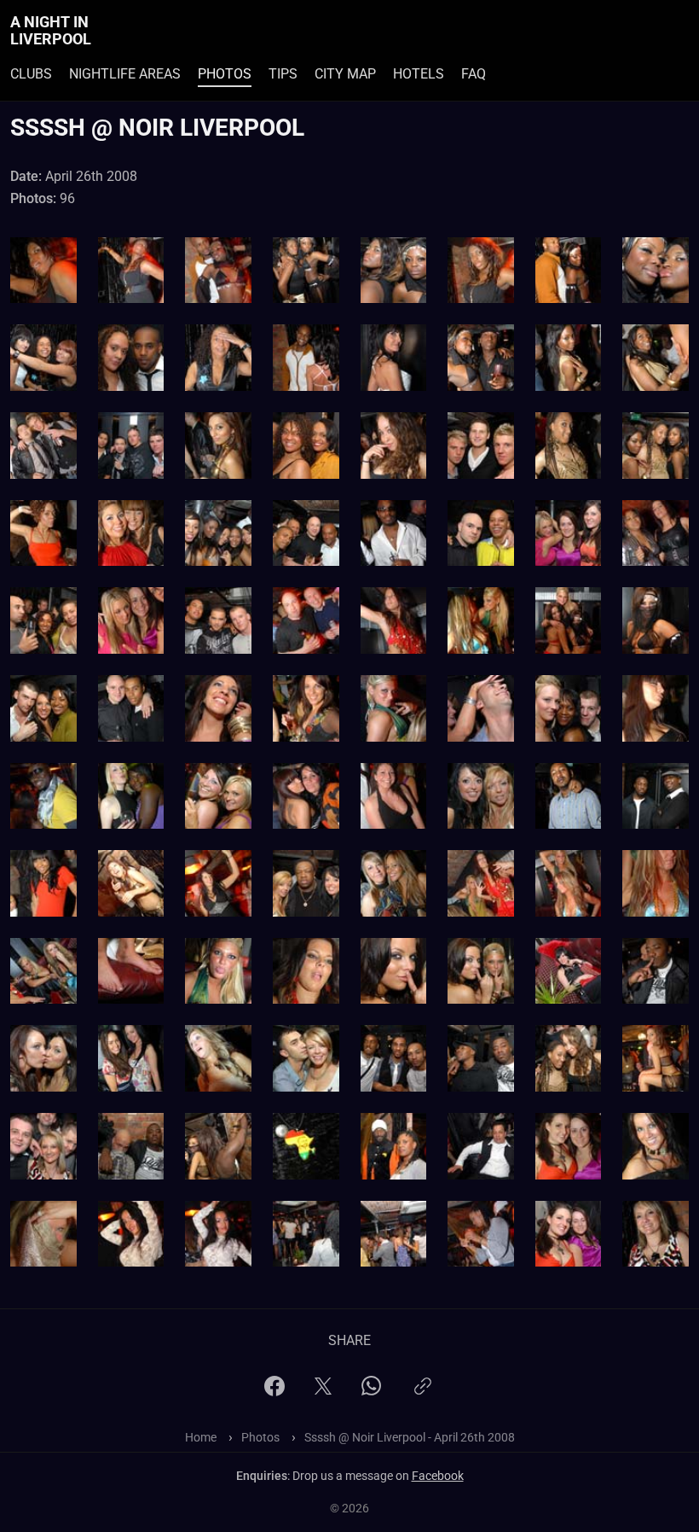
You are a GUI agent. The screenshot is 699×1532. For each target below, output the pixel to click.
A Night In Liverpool (50, 31)
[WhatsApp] (371, 1391)
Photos (224, 74)
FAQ (473, 74)
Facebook (438, 1475)
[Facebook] (274, 1391)
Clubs (31, 74)
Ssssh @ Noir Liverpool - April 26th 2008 (409, 1437)
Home (201, 1437)
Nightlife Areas (125, 74)
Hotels (418, 74)
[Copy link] (423, 1393)
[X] (323, 1391)
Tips (283, 74)
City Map (345, 74)
